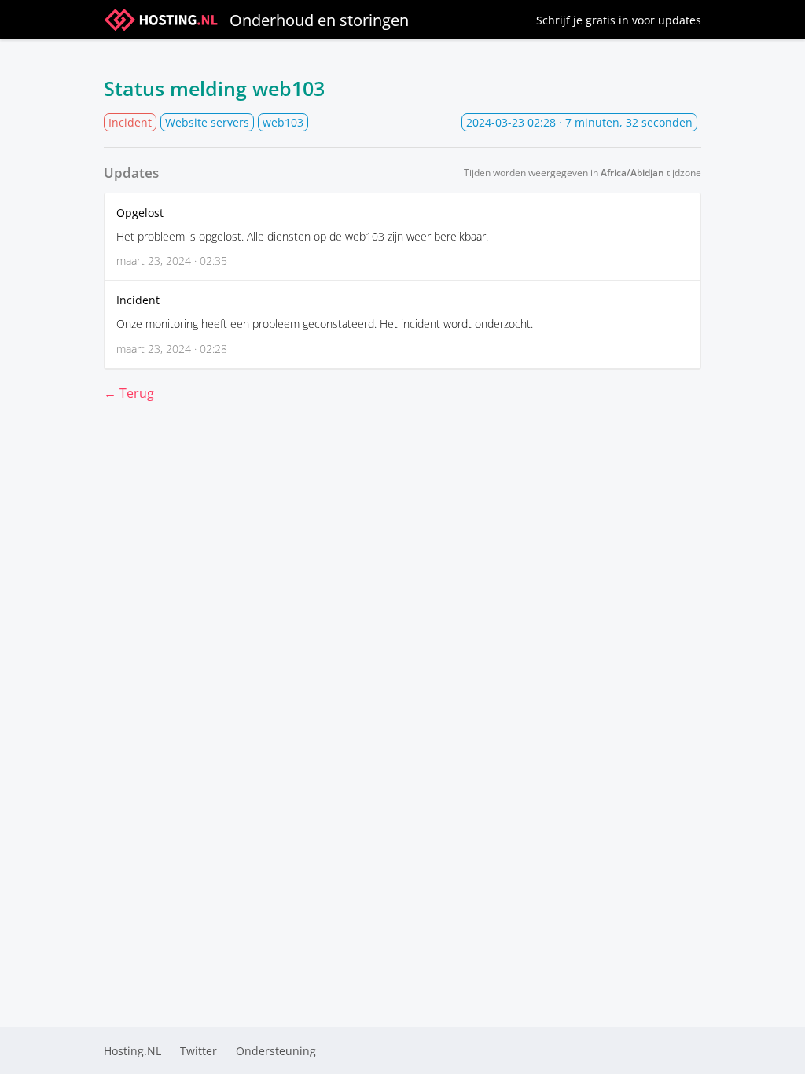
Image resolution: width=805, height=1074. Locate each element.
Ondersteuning (276, 1050)
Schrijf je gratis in (618, 20)
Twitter (198, 1050)
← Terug (129, 393)
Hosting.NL (132, 1050)
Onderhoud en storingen (319, 20)
